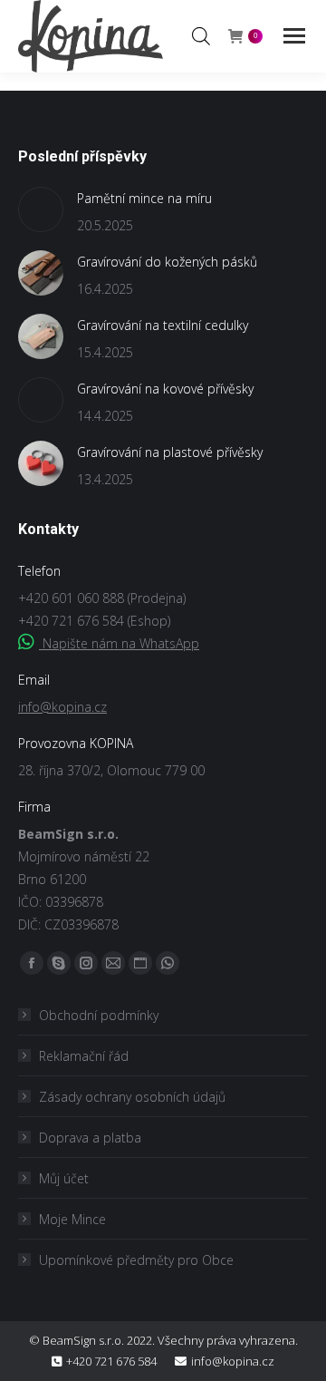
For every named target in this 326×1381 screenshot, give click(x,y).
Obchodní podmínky (98, 1015)
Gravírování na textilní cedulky (162, 325)
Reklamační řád (84, 1056)
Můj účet (64, 1178)
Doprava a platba (90, 1137)
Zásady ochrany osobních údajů (132, 1096)
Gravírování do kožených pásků (167, 261)
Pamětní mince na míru (144, 198)
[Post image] (40, 209)
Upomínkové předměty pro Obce (136, 1260)
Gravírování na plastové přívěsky (170, 452)
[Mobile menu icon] (294, 36)
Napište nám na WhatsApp (119, 643)
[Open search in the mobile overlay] (201, 35)
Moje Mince (72, 1219)
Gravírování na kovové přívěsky (165, 388)
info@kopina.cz (62, 706)
